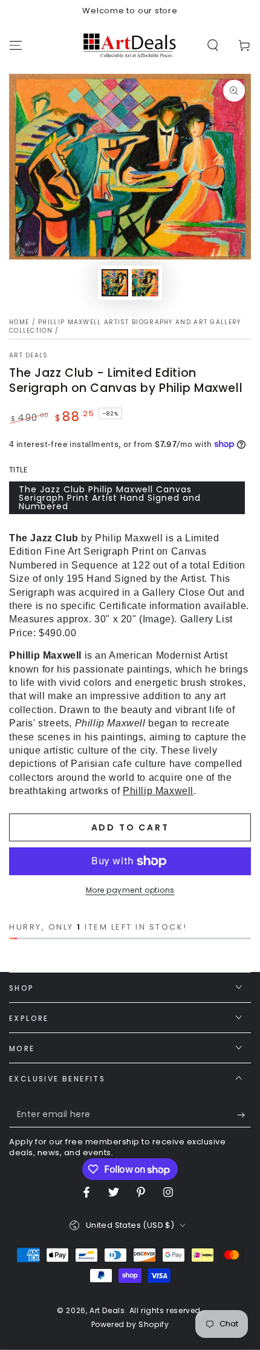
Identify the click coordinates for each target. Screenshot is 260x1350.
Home (19, 322)
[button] (213, 45)
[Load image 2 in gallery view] (145, 282)
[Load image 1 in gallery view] (115, 282)
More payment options (130, 890)
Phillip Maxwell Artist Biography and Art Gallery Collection (125, 326)
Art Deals (28, 355)
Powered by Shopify (130, 1324)
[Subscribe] (244, 1115)
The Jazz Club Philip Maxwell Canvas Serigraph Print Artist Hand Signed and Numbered (110, 497)
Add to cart (130, 827)
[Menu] (15, 45)
